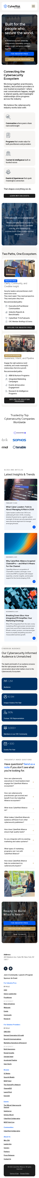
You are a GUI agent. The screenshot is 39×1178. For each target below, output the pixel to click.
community (8, 1015)
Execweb (7, 1096)
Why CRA (7, 1140)
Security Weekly (9, 1077)
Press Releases (9, 1155)
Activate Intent (8, 1056)
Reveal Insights (9, 1053)
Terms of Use (14, 1173)
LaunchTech (8, 1092)
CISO (5, 990)
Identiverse (7, 1111)
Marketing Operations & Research (15, 1043)
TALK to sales (19, 934)
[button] (32, 6)
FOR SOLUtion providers (19, 59)
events (6, 1011)
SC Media (7, 1073)
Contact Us (7, 1159)
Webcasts (7, 1007)
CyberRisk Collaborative (12, 1118)
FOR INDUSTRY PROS (19, 54)
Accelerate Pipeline (10, 1060)
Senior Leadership (10, 994)
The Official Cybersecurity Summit (12, 1106)
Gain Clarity (8, 1064)
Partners (7, 1151)
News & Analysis (9, 1004)
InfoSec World (9, 1115)
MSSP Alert (7, 1081)
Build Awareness (9, 1049)
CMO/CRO (7, 1032)
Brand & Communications (12, 1039)
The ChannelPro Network (12, 1085)
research (7, 1019)
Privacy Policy (24, 1173)
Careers (6, 1148)
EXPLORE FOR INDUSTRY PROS (19, 327)
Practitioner (8, 997)
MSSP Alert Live (9, 1122)
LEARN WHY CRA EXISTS (19, 196)
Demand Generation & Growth (14, 1035)
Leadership (7, 1144)
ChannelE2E (8, 1088)
